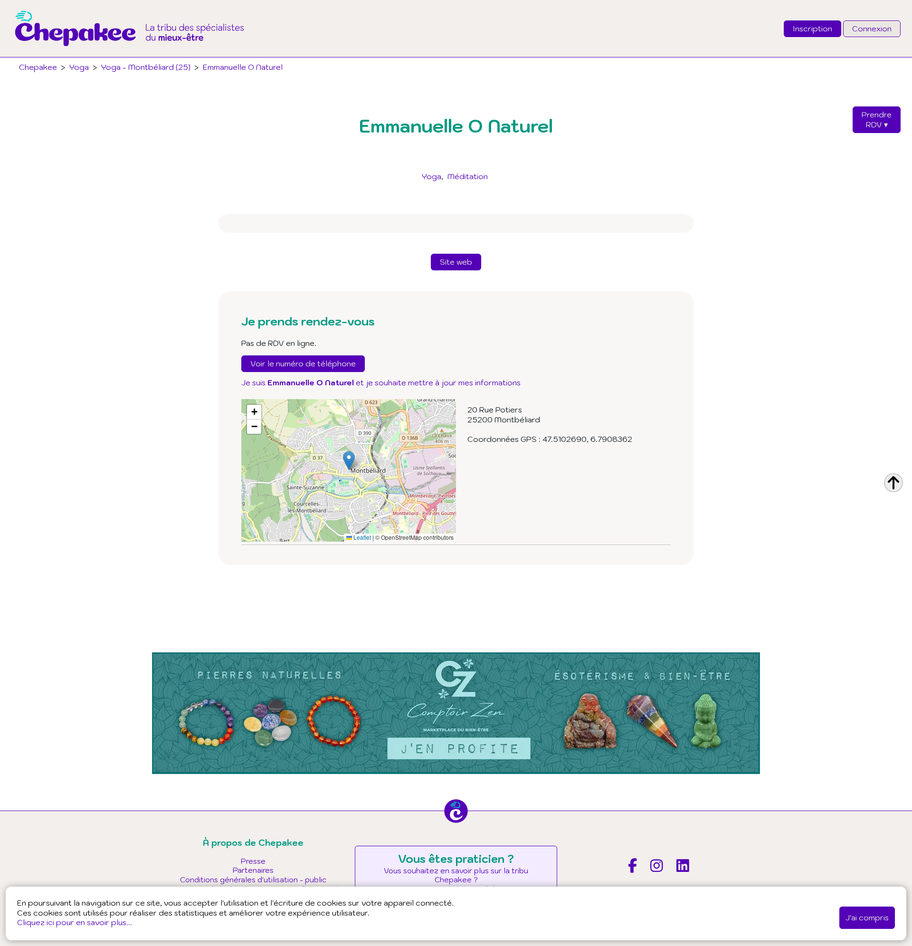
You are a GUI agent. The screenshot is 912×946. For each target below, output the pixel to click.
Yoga (431, 176)
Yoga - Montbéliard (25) (145, 67)
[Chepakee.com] (129, 54)
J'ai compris (867, 917)
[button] (349, 460)
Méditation (467, 176)
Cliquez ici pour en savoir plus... (74, 922)
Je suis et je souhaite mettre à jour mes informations (381, 382)
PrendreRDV (877, 119)
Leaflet (361, 537)
